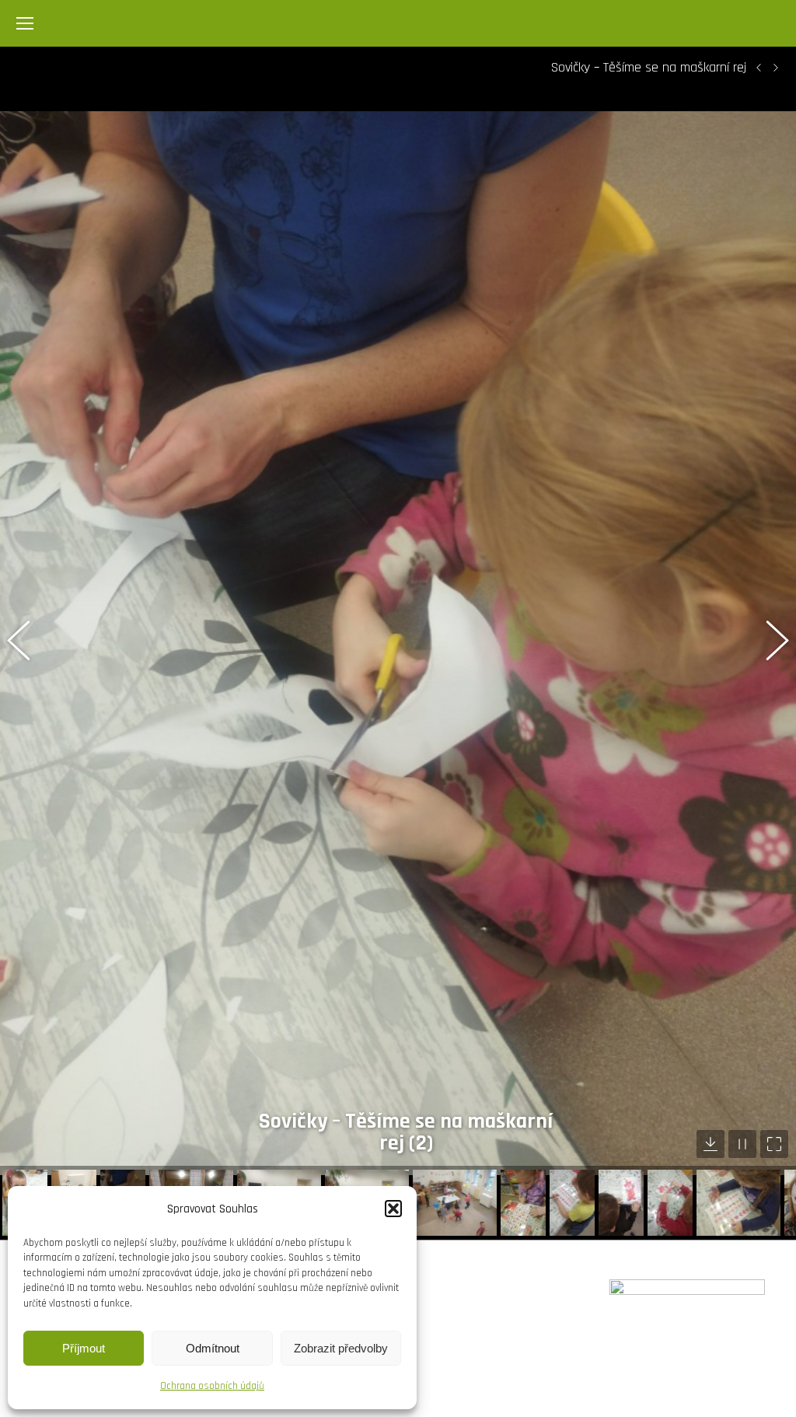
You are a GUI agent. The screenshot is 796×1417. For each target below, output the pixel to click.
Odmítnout (212, 1348)
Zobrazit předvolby (341, 1348)
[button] (393, 1208)
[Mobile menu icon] (25, 23)
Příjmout (83, 1348)
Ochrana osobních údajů (212, 1386)
